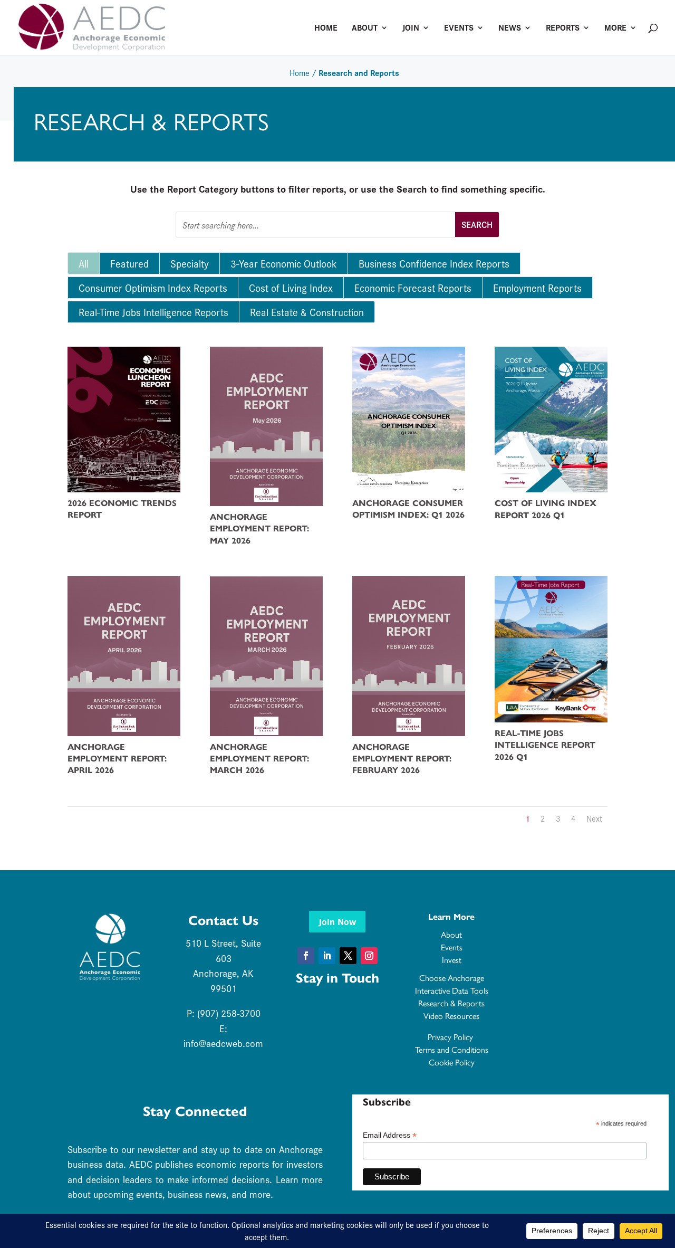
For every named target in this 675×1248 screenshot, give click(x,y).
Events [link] (459, 28)
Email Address (390, 1135)
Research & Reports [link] (451, 1003)
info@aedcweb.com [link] (223, 1043)
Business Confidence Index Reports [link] (434, 263)
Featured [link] (129, 263)
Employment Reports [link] (537, 287)
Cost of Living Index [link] (291, 287)
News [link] (509, 28)
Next (594, 818)
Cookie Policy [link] (452, 1063)
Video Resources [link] (451, 1016)
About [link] (365, 28)
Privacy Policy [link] (451, 1037)
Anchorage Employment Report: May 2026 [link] (259, 529)
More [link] (615, 28)
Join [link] (410, 28)
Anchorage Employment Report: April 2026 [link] (117, 759)
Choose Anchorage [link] (451, 978)
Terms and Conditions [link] (451, 1050)
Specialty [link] (189, 263)
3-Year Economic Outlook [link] (283, 263)
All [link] (84, 263)
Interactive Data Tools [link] (451, 991)
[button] (305, 955)
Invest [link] (451, 960)
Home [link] (326, 28)
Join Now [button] (337, 921)
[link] (91, 26)
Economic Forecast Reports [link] (412, 287)
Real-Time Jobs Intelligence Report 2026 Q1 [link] (545, 745)
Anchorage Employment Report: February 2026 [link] (401, 759)
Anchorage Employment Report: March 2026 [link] (259, 759)
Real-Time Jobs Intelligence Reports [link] (153, 312)
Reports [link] (563, 28)
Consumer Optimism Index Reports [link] (153, 287)
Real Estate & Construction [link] (307, 312)
